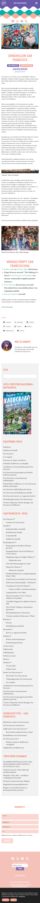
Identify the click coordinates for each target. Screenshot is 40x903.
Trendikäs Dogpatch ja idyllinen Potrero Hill (21, 602)
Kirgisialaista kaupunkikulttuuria (15, 784)
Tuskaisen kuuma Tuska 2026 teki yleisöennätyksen (16, 771)
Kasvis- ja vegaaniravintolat (16, 633)
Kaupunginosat (9, 542)
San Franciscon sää (10, 739)
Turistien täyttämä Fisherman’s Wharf (20, 616)
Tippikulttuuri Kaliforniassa (13, 748)
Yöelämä (6, 662)
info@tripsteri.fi (20, 875)
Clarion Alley (22, 269)
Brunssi (9, 623)
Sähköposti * (6, 822)
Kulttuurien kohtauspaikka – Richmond (21, 582)
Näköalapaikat (8, 652)
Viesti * (5, 816)
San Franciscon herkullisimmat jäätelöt (17, 493)
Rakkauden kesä (15, 560)
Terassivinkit (11, 666)
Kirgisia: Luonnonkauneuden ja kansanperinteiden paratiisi (15, 789)
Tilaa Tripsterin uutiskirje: (20, 863)
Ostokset (6, 636)
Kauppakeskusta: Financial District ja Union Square (20, 552)
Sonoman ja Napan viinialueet (14, 460)
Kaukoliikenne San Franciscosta (15, 735)
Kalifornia (7, 447)
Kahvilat (6, 619)
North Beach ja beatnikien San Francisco (21, 579)
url (3, 831)
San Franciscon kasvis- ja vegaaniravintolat (19, 496)
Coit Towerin (9, 285)
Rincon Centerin (11, 294)
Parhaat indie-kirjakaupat (15, 639)
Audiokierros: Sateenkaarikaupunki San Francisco (18, 468)
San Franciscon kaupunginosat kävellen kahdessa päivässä (18, 473)
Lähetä (7, 841)
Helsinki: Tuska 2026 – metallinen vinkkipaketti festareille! (16, 776)
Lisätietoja (22, 896)
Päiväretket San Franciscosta (16, 676)
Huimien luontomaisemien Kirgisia (16, 781)
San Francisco (8, 454)
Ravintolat (7, 629)
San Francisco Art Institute (22, 275)
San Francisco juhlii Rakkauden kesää (17, 489)
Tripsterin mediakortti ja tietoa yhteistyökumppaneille (20, 885)
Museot (6, 659)
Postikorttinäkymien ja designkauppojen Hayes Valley (21, 575)
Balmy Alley (9, 269)
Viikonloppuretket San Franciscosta (19, 679)
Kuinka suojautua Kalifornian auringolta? (17, 743)
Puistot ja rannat (9, 656)
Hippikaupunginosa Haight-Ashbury (19, 557)
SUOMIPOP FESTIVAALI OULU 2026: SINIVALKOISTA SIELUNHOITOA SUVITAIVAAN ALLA (17, 764)
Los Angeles (7, 457)
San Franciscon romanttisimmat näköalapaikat (15, 479)
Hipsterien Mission (13, 567)
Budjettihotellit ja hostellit (15, 529)
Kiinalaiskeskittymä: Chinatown (18, 613)
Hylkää (13, 899)
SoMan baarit (11, 669)
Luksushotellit (11, 536)
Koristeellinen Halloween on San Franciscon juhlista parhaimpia (19, 485)
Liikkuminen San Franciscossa (14, 729)
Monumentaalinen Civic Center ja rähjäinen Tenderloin (19, 597)
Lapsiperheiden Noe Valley (16, 592)
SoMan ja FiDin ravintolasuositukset (22, 589)
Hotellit (6, 526)
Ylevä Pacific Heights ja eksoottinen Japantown (19, 608)
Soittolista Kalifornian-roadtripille (15, 464)
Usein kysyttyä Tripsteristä (20, 882)
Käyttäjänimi (6, 827)
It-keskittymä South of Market (17, 586)
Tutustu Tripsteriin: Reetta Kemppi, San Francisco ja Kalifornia (18, 504)
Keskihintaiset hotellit (14, 532)
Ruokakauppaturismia (14, 643)
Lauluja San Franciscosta (15, 522)
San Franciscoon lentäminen (13, 725)
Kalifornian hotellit (10, 450)
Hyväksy (6, 899)
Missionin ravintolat (16, 570)
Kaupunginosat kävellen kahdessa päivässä (18, 547)
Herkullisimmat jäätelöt (15, 626)
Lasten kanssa (8, 646)
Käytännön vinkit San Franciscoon (16, 722)
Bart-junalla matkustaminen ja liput (19, 732)
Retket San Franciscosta (12, 672)
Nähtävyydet (8, 649)
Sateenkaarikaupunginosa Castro (18, 564)
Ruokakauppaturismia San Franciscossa (18, 499)
